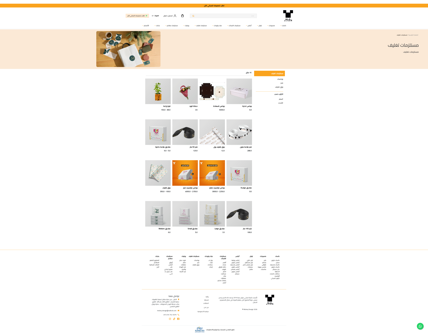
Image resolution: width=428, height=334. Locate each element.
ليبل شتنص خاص (248, 264)
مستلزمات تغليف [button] (200, 25)
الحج (158, 267)
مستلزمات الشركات (223, 257)
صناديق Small (193, 228)
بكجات (157, 256)
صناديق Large (220, 228)
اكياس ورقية (235, 260)
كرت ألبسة (183, 271)
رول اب (210, 260)
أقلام (224, 262)
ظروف (224, 269)
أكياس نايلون (235, 267)
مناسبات (263, 269)
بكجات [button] (157, 25)
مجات (224, 264)
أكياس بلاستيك (234, 264)
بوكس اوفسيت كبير (190, 187)
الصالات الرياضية (154, 264)
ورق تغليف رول (219, 147)
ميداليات (223, 273)
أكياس (237, 256)
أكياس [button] (248, 25)
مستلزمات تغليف (277, 73)
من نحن (206, 307)
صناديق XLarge (246, 187)
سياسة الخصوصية (203, 311)
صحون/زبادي (168, 269)
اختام (224, 271)
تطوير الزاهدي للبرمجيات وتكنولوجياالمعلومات (220, 329)
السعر (281, 99)
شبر (282, 83)
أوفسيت (277, 276)
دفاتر (184, 262)
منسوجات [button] (271, 25)
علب (171, 267)
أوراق (171, 262)
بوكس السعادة (219, 106)
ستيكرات (250, 267)
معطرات (223, 278)
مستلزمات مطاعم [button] (171, 25)
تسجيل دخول (168, 15)
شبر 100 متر (247, 228)
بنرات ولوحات (209, 256)
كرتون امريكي (275, 278)
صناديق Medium (164, 228)
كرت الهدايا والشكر (182, 268)
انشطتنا (206, 300)
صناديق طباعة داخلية (162, 147)
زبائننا (207, 297)
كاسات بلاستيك (275, 264)
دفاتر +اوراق (222, 267)
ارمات (211, 267)
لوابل (251, 256)
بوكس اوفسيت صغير (217, 187)
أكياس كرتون (235, 262)
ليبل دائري (250, 260)
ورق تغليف (279, 87)
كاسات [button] (283, 25)
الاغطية (277, 271)
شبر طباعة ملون (246, 147)
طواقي (264, 264)
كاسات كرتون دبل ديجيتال (275, 268)
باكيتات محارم (222, 280)
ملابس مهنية (262, 267)
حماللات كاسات (275, 273)
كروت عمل (182, 260)
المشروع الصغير (154, 260)
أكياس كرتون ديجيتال (235, 272)
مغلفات (183, 264)
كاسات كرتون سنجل (275, 261)
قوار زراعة (166, 106)
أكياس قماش (235, 269)
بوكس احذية (247, 106)
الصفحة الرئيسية (413, 35)
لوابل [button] (259, 25)
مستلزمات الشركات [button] (233, 25)
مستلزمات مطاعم (169, 257)
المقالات (206, 303)
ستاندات (210, 264)
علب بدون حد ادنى (169, 272)
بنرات (224, 276)
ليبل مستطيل (249, 262)
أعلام (224, 282)
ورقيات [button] (186, 25)
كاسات (277, 256)
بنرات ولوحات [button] (217, 25)
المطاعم (156, 262)
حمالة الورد (193, 106)
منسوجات (263, 256)
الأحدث (280, 103)
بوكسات (280, 79)
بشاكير (264, 262)
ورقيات (184, 256)
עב (152, 15)
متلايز (251, 269)
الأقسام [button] (145, 25)
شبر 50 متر (194, 147)
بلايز (265, 260)
